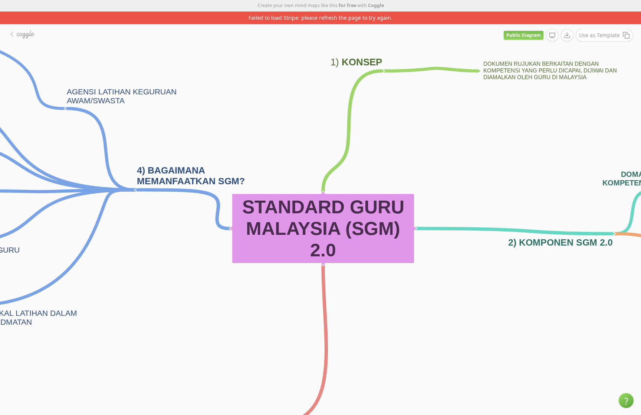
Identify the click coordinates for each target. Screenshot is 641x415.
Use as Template (599, 35)
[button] (626, 400)
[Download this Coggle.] (567, 35)
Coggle (376, 5)
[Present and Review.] (552, 36)
